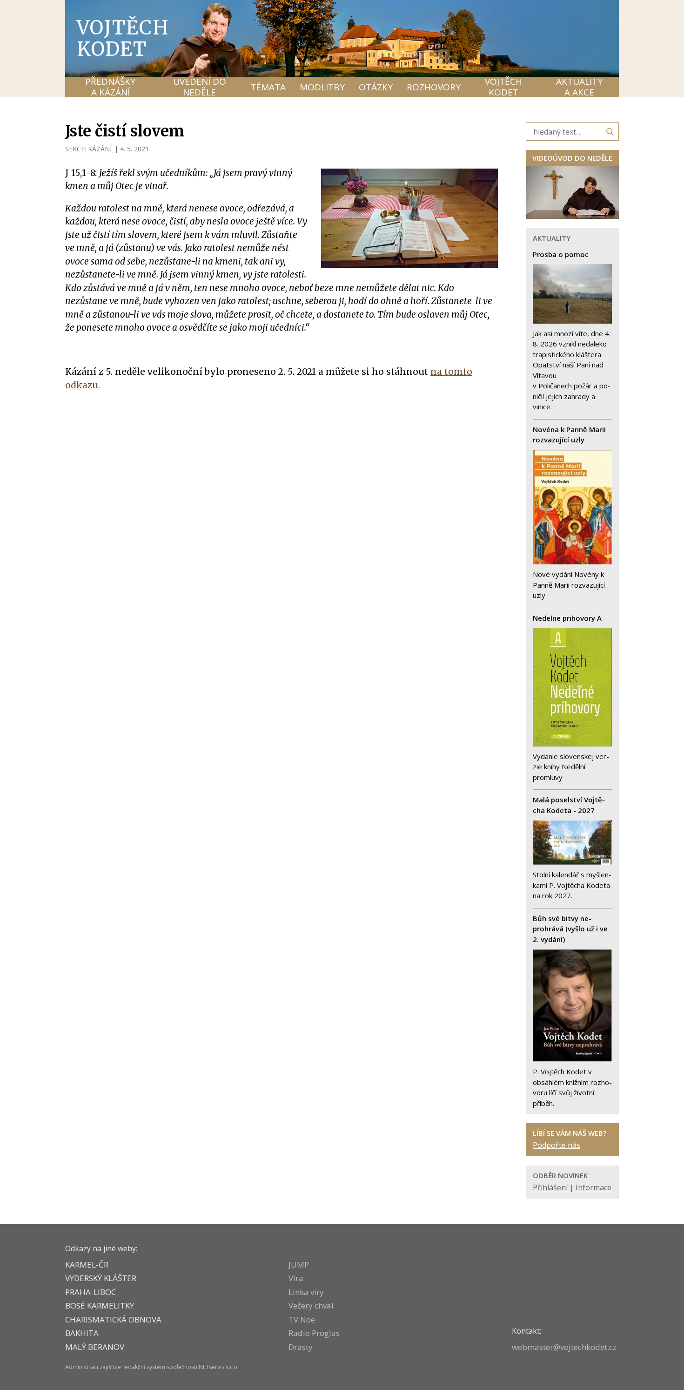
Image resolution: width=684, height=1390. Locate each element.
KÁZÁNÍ (100, 148)
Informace (593, 1187)
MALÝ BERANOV (94, 1347)
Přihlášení (550, 1187)
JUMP (298, 1264)
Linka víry (306, 1292)
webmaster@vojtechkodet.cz (564, 1347)
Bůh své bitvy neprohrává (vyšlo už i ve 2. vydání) (570, 929)
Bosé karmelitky (99, 1305)
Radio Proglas (314, 1333)
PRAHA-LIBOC (90, 1292)
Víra (295, 1278)
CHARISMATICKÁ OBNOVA (113, 1319)
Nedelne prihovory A (567, 618)
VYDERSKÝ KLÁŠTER (100, 1278)
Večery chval (311, 1305)
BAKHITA (82, 1333)
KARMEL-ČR (86, 1264)
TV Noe (301, 1319)
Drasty (300, 1347)
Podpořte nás (556, 1145)
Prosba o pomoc (561, 254)
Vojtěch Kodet (123, 38)
